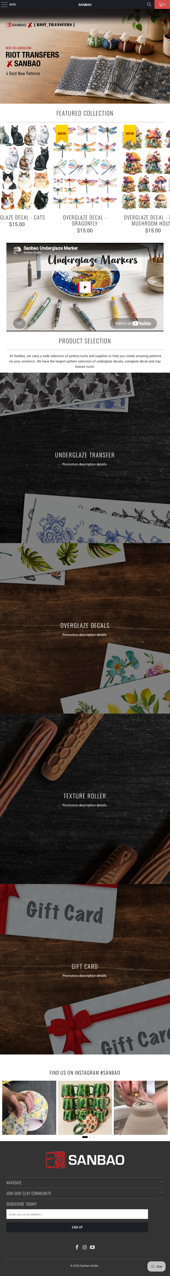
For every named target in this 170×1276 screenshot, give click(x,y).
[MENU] (2, 4)
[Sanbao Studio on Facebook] (77, 1248)
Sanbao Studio (89, 1265)
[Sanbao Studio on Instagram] (84, 1248)
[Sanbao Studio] (85, 4)
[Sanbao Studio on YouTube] (92, 1248)
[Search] (149, 4)
